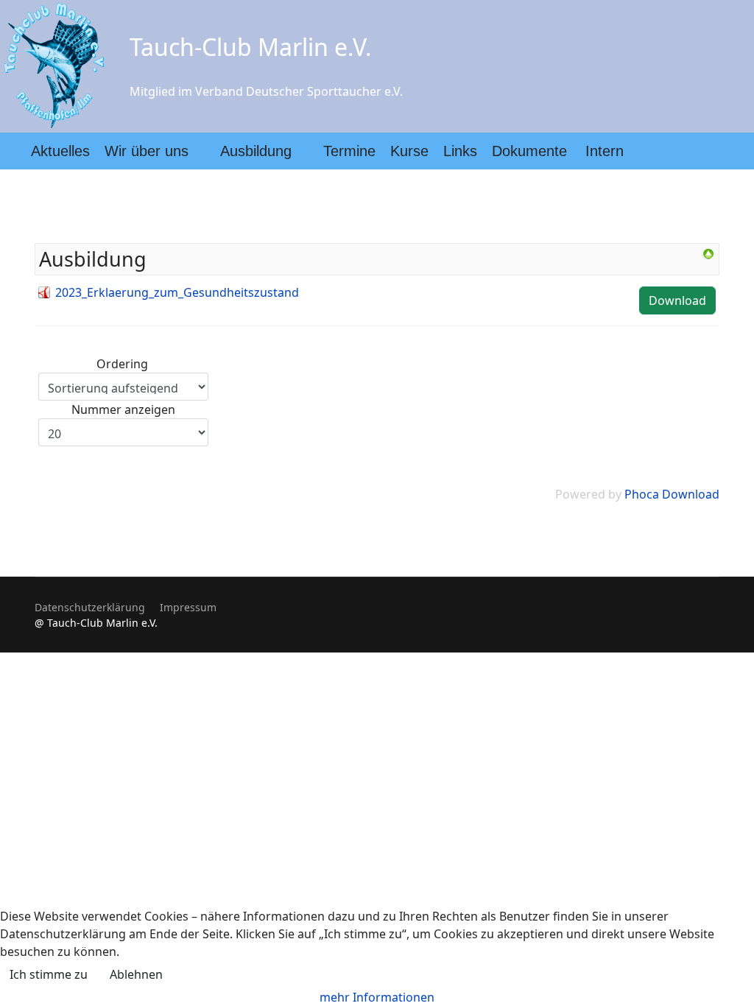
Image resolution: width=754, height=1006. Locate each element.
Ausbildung (256, 151)
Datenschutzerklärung (90, 607)
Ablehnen (136, 974)
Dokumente (529, 151)
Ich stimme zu (49, 974)
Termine (349, 151)
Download (677, 300)
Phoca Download (671, 494)
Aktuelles (60, 151)
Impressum (188, 607)
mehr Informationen (377, 997)
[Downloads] (708, 254)
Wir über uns (146, 151)
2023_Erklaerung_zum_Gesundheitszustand (177, 292)
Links (460, 151)
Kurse (409, 151)
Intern (604, 151)
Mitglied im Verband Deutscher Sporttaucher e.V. (266, 91)
